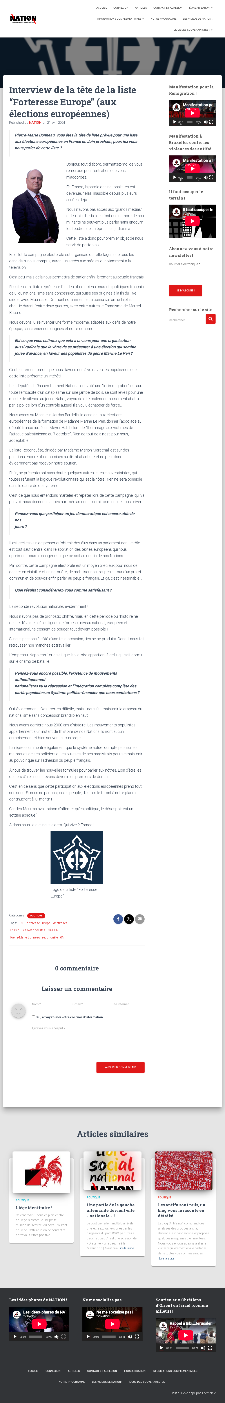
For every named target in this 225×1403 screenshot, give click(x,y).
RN (62, 937)
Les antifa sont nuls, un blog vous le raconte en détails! (181, 1210)
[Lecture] (174, 122)
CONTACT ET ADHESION (168, 7)
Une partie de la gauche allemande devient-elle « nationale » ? (110, 1210)
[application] (192, 113)
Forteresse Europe (37, 923)
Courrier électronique (184, 264)
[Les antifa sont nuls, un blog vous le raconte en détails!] (183, 1170)
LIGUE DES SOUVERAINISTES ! (192, 29)
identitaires (60, 923)
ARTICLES (141, 7)
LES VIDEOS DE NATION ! (197, 18)
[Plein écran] (211, 122)
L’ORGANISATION (199, 7)
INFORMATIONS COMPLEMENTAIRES (119, 18)
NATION (52, 930)
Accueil (101, 7)
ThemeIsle (208, 1393)
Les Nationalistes (33, 930)
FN (21, 923)
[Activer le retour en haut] (216, 1394)
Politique (36, 915)
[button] (211, 7)
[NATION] (23, 18)
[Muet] (205, 122)
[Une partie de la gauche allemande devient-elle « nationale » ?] (112, 1170)
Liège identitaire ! (34, 1207)
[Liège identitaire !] (41, 1172)
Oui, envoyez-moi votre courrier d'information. (69, 1017)
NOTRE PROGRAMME (163, 18)
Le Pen (14, 930)
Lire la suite (126, 1248)
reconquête (50, 937)
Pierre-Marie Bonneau (25, 937)
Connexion (120, 7)
